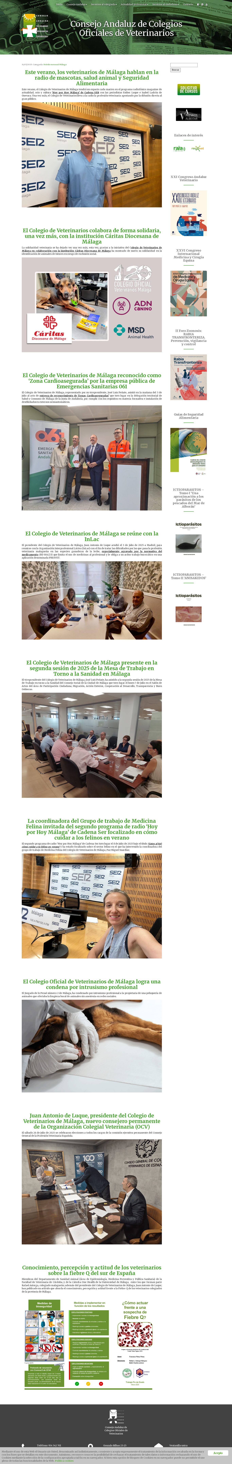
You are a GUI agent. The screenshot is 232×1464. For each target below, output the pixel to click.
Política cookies (64, 1460)
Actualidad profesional (134, 4)
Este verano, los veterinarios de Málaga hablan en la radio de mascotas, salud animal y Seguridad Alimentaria (92, 78)
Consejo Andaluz (76, 4)
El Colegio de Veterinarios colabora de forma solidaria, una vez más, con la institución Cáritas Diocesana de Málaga (92, 236)
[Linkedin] (202, 4)
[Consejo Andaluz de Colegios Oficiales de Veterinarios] (34, 4)
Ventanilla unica (178, 1445)
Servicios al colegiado (103, 4)
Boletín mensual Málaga (55, 64)
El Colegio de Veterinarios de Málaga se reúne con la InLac (91, 536)
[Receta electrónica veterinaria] (197, 149)
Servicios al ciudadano (164, 4)
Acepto (217, 1453)
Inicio (59, 4)
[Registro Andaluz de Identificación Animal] (179, 149)
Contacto (188, 4)
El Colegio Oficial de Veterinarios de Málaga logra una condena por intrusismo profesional (92, 984)
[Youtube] (206, 4)
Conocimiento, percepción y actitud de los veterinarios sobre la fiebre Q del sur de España (91, 1270)
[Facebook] (198, 4)
